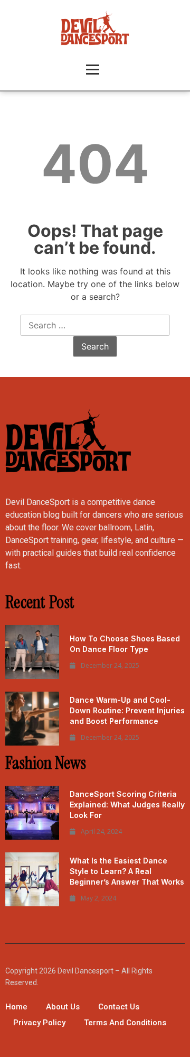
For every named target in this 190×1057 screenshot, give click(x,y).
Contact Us (118, 1007)
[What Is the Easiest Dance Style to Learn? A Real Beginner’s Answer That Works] (32, 879)
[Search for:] (95, 326)
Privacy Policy (39, 1022)
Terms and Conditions (125, 1022)
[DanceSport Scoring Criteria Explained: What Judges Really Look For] (32, 813)
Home (16, 1007)
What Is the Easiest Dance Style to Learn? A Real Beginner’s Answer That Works (127, 871)
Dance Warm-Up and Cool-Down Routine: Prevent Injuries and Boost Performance (127, 710)
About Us (63, 1007)
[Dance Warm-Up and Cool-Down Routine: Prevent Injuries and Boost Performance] (32, 719)
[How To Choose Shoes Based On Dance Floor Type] (32, 652)
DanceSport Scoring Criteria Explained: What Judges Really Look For (127, 804)
